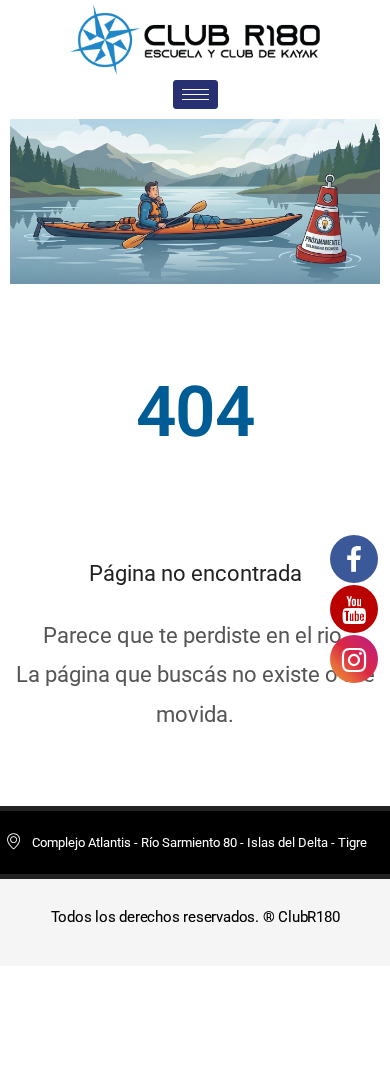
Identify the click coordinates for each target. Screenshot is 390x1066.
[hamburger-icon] (195, 94)
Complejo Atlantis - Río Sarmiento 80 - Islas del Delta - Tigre (199, 842)
